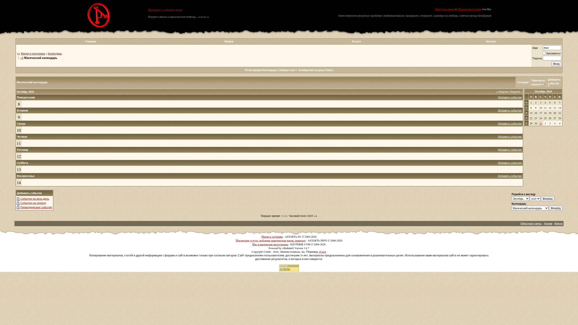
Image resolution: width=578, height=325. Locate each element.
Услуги (356, 41)
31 (540, 123)
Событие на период (33, 203)
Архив (548, 223)
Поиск (329, 70)
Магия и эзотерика (33, 53)
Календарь (55, 53)
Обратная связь (531, 223)
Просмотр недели (538, 82)
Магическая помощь (469, 9)
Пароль (537, 58)
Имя (535, 48)
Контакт (491, 41)
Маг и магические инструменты (270, 244)
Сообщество (286, 70)
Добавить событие (554, 81)
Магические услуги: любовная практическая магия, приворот (270, 240)
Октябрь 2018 (543, 91)
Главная (90, 41)
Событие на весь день (34, 198)
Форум (228, 41)
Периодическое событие (36, 207)
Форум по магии (444, 9)
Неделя (502, 91)
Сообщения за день (311, 70)
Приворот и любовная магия (165, 10)
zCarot (322, 251)
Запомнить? (553, 53)
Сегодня (523, 82)
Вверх (559, 223)
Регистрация (253, 70)
